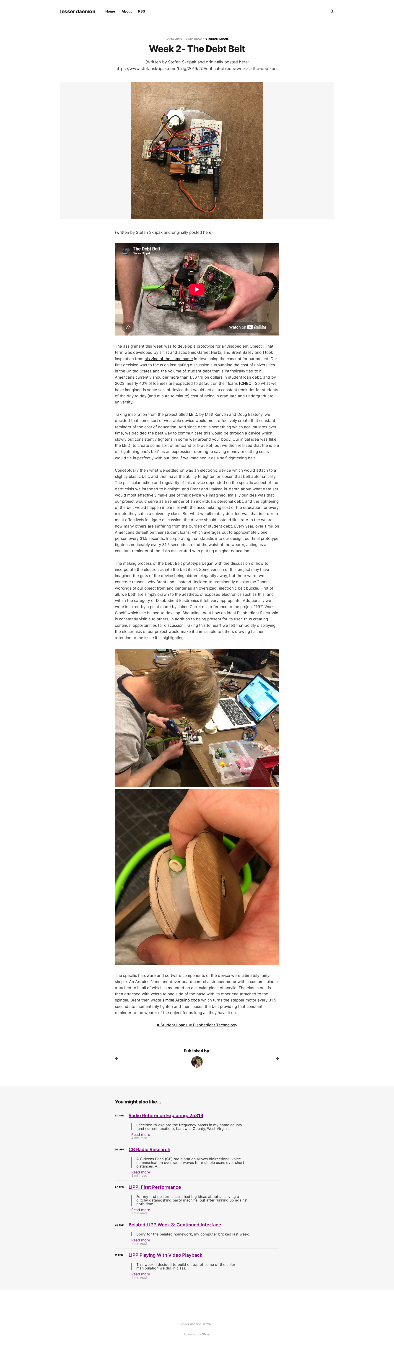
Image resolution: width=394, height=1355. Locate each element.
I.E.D (193, 414)
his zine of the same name (169, 358)
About (127, 11)
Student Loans (217, 38)
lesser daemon (77, 11)
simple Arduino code (181, 1000)
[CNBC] (246, 383)
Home (110, 11)
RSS (141, 11)
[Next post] (275, 1058)
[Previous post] (118, 1058)
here (207, 232)
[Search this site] (331, 11)
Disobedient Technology (214, 1025)
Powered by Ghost (197, 1334)
